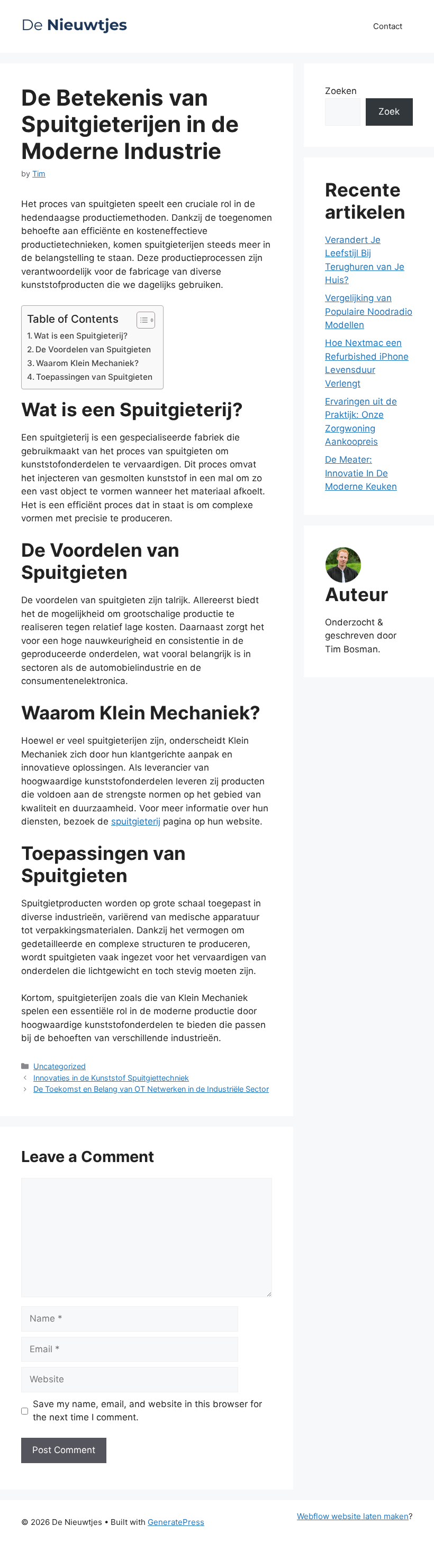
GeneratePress (176, 1522)
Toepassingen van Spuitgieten (94, 377)
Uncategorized (59, 1066)
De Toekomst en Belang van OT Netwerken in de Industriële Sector (151, 1088)
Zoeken (341, 91)
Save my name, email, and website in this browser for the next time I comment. (147, 1411)
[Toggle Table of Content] (140, 320)
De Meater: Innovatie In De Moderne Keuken (361, 473)
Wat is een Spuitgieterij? (81, 336)
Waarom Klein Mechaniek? (87, 363)
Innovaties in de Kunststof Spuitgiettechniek (111, 1077)
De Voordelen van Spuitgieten (93, 349)
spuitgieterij (135, 821)
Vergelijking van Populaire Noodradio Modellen (368, 311)
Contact (387, 26)
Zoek (389, 111)
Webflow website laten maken (353, 1516)
